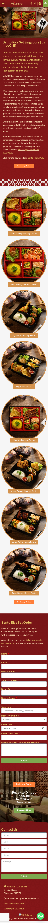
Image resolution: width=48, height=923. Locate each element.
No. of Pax (6, 689)
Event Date (7, 724)
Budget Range (8, 698)
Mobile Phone (8, 671)
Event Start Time (10, 733)
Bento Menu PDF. (36, 157)
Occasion (6, 707)
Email (4, 662)
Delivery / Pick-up (10, 716)
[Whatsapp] (40, 916)
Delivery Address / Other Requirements (21, 742)
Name (4, 654)
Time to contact (9, 680)
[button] (3, 3)
